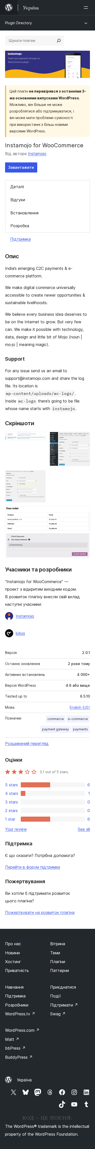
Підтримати (64, 1005)
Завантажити (21, 167)
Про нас (13, 943)
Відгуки (17, 199)
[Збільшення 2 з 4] (83, 438)
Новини (12, 952)
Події (55, 995)
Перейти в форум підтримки (32, 867)
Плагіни (57, 961)
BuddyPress (19, 1057)
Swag (58, 1013)
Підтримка (20, 239)
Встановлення (24, 212)
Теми (55, 952)
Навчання (14, 987)
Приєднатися (63, 987)
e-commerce (78, 719)
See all (84, 829)
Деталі (17, 186)
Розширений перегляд (27, 743)
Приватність (17, 970)
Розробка (19, 225)
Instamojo (37, 153)
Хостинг (13, 961)
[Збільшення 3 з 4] (38, 476)
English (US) (80, 707)
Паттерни (59, 970)
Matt (12, 1039)
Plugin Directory (18, 23)
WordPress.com (22, 1030)
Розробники (16, 1005)
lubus (20, 633)
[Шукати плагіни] (59, 41)
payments (80, 729)
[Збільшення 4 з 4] (83, 513)
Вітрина (57, 943)
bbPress (15, 1048)
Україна (24, 1079)
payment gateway (55, 729)
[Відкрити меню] (87, 7)
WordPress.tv (20, 1013)
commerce (55, 719)
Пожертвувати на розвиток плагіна (39, 912)
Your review (16, 829)
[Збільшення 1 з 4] (38, 438)
